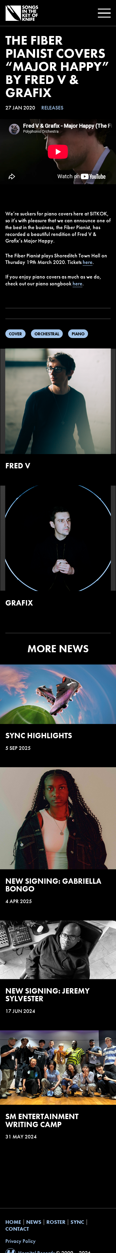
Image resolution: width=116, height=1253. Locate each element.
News (33, 1222)
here (88, 262)
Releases (52, 107)
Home (13, 1222)
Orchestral (47, 334)
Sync (77, 1222)
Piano (78, 334)
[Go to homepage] (21, 13)
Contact (17, 1229)
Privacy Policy (20, 1241)
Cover (15, 334)
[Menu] (103, 13)
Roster (55, 1222)
